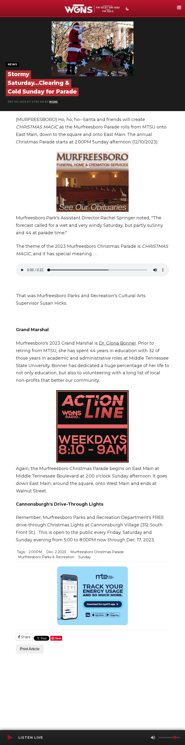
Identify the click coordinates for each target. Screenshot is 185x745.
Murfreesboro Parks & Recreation (46, 557)
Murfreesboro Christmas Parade (97, 552)
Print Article (30, 649)
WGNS (53, 101)
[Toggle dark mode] (126, 9)
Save (58, 638)
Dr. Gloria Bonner (117, 343)
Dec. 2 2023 (56, 552)
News (12, 64)
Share (25, 637)
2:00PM (35, 552)
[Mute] (153, 737)
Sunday (84, 557)
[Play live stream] (10, 737)
